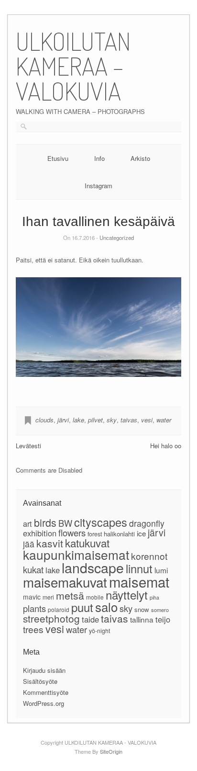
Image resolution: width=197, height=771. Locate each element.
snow (141, 609)
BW (65, 523)
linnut (139, 568)
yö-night (99, 630)
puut (82, 607)
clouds (44, 419)
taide (90, 619)
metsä (70, 595)
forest (95, 534)
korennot (149, 555)
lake (78, 419)
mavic (32, 596)
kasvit (49, 543)
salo (106, 606)
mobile (95, 597)
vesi (147, 419)
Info (99, 158)
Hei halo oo (165, 445)
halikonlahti (119, 533)
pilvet (95, 419)
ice (141, 533)
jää (28, 544)
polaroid (58, 609)
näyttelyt (127, 594)
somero (160, 609)
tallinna (141, 619)
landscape (93, 567)
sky (112, 419)
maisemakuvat (65, 581)
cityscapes (100, 522)
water (163, 419)
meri (48, 597)
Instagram (98, 185)
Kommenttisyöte (45, 692)
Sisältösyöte (40, 681)
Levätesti (28, 445)
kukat (33, 569)
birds (45, 522)
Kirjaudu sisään (44, 670)
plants (34, 608)
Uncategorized (116, 237)
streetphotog (51, 618)
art (27, 523)
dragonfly (146, 523)
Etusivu (57, 158)
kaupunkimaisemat (76, 554)
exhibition (39, 533)
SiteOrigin (111, 751)
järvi (63, 419)
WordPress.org (43, 703)
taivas (128, 419)
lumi (161, 570)
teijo (162, 619)
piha (154, 597)
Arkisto (140, 158)
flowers (72, 532)
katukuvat (87, 542)
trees (33, 629)
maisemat (139, 581)
